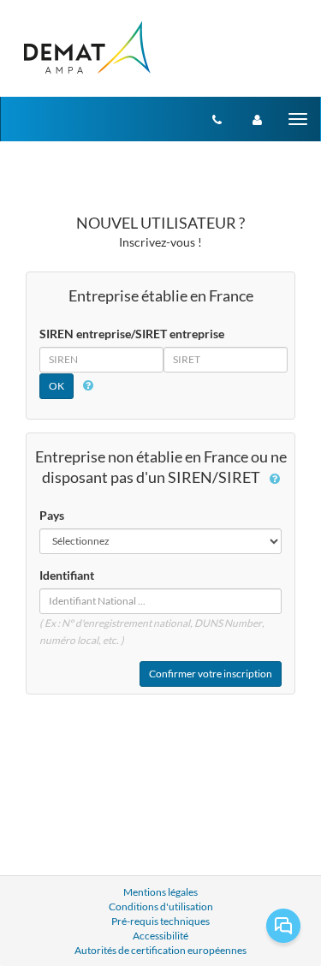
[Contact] (217, 119)
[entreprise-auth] (257, 119)
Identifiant (66, 575)
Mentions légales (160, 892)
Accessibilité (160, 935)
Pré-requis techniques (160, 921)
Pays (51, 515)
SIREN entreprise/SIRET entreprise (131, 333)
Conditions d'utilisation (161, 906)
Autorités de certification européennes (160, 950)
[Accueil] (86, 48)
